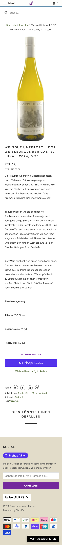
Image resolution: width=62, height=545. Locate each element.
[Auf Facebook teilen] (22, 387)
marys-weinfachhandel (23, 506)
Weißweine (44, 393)
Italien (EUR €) (15, 497)
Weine (35, 393)
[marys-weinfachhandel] (31, 3)
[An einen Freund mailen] (37, 387)
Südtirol (19, 397)
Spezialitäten (24, 393)
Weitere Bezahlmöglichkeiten (31, 371)
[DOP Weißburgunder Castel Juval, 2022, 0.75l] (31, 88)
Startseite (11, 25)
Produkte (24, 25)
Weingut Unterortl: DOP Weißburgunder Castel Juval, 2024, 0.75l (30, 152)
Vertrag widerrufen (43, 539)
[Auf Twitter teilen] (15, 387)
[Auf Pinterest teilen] (30, 387)
